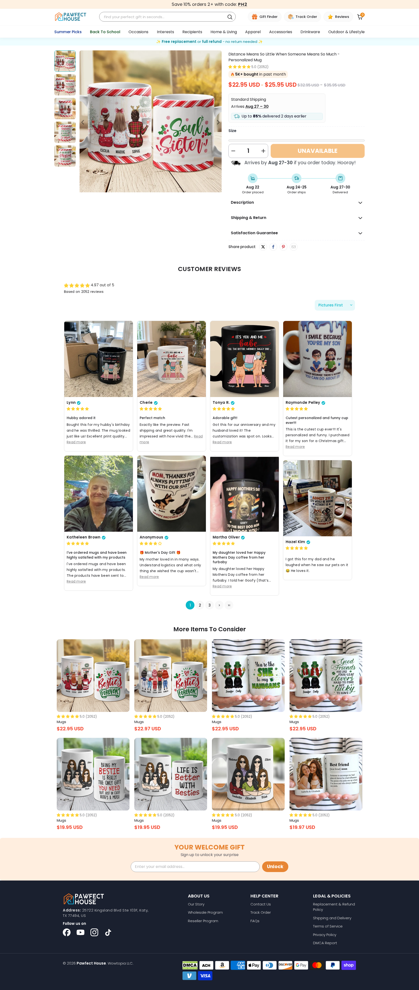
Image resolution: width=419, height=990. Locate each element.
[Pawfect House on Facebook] (67, 932)
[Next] (218, 122)
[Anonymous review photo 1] (171, 494)
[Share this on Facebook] (273, 247)
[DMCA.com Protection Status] (190, 965)
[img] (78, 409)
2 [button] (200, 605)
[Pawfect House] (70, 17)
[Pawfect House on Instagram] (94, 932)
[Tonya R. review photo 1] (244, 359)
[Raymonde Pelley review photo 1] (317, 359)
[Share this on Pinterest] (283, 247)
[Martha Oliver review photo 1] (244, 494)
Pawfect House (91, 963)
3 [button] (210, 605)
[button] (239, 66)
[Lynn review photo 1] (98, 359)
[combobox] (163, 17)
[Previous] (83, 122)
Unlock (275, 866)
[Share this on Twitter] (263, 247)
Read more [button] (76, 442)
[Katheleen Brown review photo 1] (98, 494)
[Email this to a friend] (293, 247)
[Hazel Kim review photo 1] (317, 498)
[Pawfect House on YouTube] (80, 932)
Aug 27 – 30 (257, 106)
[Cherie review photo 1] (171, 359)
